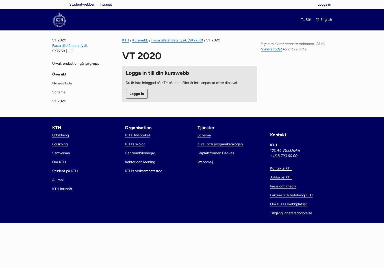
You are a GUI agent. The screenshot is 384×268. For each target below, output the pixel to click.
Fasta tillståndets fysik (70, 45)
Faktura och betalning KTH (291, 195)
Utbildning (60, 135)
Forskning (60, 144)
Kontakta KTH (281, 168)
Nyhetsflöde (62, 83)
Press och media (283, 186)
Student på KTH (65, 171)
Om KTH (59, 162)
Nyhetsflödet (271, 49)
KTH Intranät (62, 189)
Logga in (324, 4)
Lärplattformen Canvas (215, 153)
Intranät (106, 4)
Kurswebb (140, 40)
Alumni (58, 180)
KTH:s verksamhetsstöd (143, 171)
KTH (125, 40)
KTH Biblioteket (137, 135)
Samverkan (61, 153)
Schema (58, 92)
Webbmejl (205, 162)
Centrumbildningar (140, 153)
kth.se (59, 4)
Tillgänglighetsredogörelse (291, 213)
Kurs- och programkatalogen (220, 144)
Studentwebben (82, 4)
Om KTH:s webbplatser (288, 204)
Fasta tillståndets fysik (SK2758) (177, 40)
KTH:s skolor (135, 144)
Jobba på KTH (281, 177)
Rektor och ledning (140, 162)
